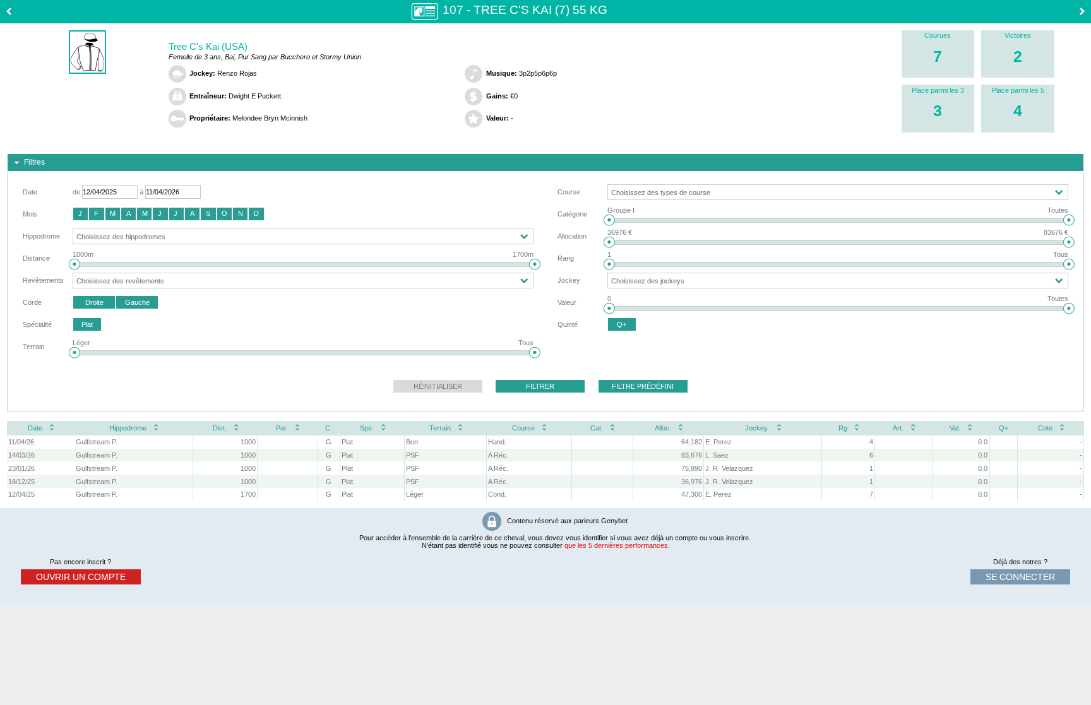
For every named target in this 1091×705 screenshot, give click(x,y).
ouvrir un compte (81, 577)
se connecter (1020, 577)
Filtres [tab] (34, 162)
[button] (80, 214)
